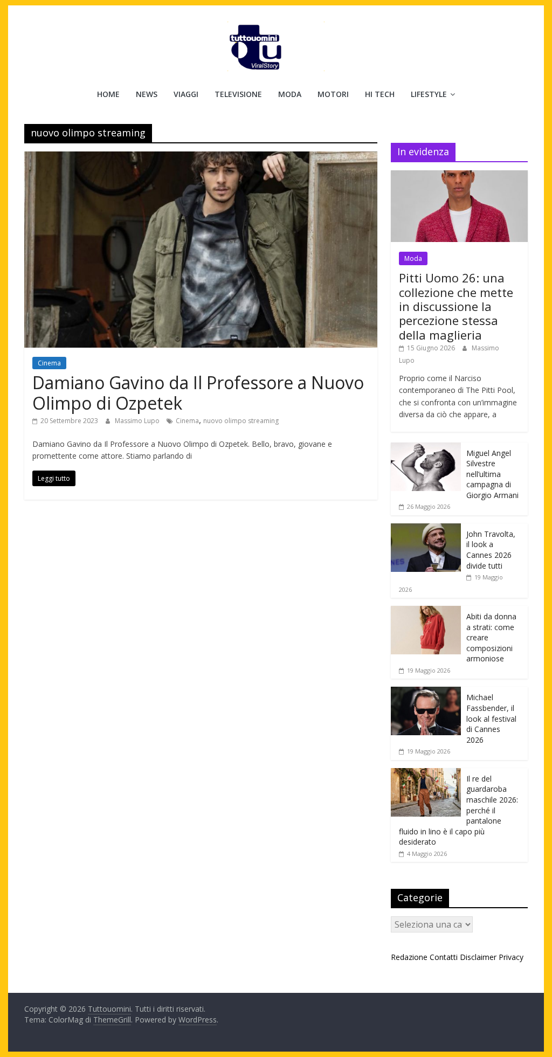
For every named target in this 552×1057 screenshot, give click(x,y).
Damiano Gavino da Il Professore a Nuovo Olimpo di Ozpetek (198, 392)
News (146, 94)
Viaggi (186, 94)
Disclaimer (478, 957)
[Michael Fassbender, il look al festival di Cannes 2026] (426, 692)
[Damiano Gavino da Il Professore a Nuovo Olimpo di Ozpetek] (200, 158)
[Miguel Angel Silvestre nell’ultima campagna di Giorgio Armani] (426, 448)
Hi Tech (380, 94)
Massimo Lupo (138, 420)
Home (108, 94)
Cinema (49, 363)
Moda (289, 94)
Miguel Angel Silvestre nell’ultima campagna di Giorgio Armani (492, 474)
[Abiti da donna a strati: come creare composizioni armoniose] (426, 611)
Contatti (444, 957)
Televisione (238, 94)
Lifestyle (429, 94)
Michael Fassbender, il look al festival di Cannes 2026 (491, 718)
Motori (333, 94)
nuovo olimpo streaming (241, 420)
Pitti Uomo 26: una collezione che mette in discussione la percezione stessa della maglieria (456, 306)
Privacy (511, 957)
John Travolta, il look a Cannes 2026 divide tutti (490, 550)
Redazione (409, 957)
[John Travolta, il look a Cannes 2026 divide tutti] (426, 529)
